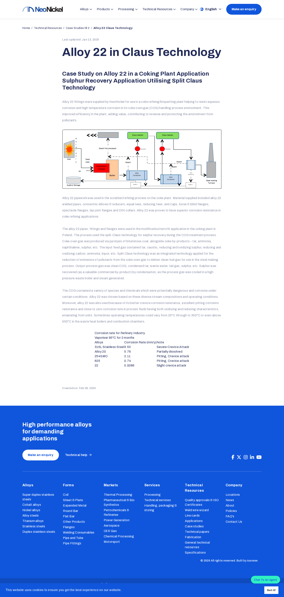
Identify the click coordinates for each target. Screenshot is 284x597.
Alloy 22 (67, 101)
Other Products (74, 521)
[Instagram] (246, 457)
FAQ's (230, 516)
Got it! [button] (271, 590)
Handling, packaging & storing (160, 508)
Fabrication (193, 537)
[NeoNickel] (42, 9)
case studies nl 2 (78, 28)
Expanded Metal (75, 505)
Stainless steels (33, 526)
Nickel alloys (31, 510)
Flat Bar (69, 516)
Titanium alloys (33, 521)
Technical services (157, 500)
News (230, 500)
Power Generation (116, 520)
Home (26, 28)
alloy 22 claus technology (113, 28)
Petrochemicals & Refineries (116, 512)
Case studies (194, 526)
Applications (194, 521)
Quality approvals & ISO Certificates (202, 502)
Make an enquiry (244, 9)
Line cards (192, 515)
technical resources (48, 28)
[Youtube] (259, 457)
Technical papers (197, 531)
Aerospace (112, 525)
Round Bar (70, 511)
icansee (252, 560)
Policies (231, 511)
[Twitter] (239, 457)
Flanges (69, 527)
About (230, 505)
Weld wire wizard (197, 510)
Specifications (195, 552)
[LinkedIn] (252, 457)
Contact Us (234, 521)
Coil (66, 494)
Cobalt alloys (31, 504)
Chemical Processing (119, 536)
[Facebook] (232, 457)
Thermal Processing (118, 494)
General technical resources (197, 545)
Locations (233, 494)
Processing (152, 494)
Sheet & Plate (73, 500)
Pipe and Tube (73, 538)
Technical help (76, 455)
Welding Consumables (78, 532)
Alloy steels (30, 515)
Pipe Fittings (72, 543)
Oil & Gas (110, 531)
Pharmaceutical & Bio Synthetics (119, 502)
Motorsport (112, 541)
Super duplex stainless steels (38, 497)
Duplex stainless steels (38, 531)
